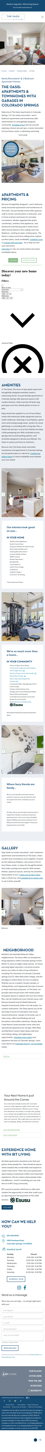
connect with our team (13, 243)
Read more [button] (23, 135)
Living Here (35, 1376)
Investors (36, 1386)
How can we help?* (11, 1335)
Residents (36, 1391)
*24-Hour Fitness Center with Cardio (22, 673)
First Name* (8, 1310)
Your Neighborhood (11, 1130)
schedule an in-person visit (32, 878)
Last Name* (8, 1317)
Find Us (6, 1056)
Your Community (10, 1135)
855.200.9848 (13, 1236)
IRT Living (4, 71)
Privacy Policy (35, 1355)
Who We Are (35, 1381)
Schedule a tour (18, 125)
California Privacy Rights (35, 1407)
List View (13, 260)
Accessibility (6, 1407)
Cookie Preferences (33, 1404)
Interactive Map (29, 260)
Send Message (10, 1348)
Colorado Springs (22, 71)
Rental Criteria (10, 1404)
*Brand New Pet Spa (16, 676)
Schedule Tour (16, 1279)
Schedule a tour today (23, 1037)
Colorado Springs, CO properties (28, 1044)
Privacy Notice (21, 1404)
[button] (3, 494)
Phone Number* (10, 1329)
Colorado (12, 71)
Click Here (6, 249)
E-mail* (6, 1323)
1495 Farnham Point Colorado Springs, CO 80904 (19, 1242)
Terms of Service (6, 1357)
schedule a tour (36, 239)
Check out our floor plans (29, 875)
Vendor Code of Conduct (19, 1407)
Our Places (35, 1371)
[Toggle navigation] (42, 17)
